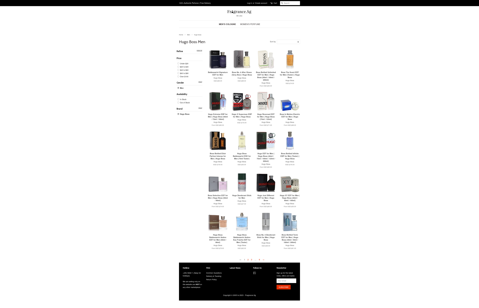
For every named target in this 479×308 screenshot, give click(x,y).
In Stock (183, 99)
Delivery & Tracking (213, 276)
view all (199, 51)
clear (200, 82)
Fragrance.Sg (250, 295)
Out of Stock (185, 102)
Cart (275, 3)
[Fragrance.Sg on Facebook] (254, 273)
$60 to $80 (184, 73)
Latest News (235, 268)
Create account (261, 3)
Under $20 (184, 63)
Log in (249, 3)
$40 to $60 (184, 70)
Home (181, 35)
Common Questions (214, 273)
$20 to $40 (184, 66)
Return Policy (211, 279)
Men (188, 35)
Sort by (273, 41)
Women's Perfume (250, 24)
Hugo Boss (184, 114)
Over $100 (184, 76)
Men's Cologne (227, 24)
